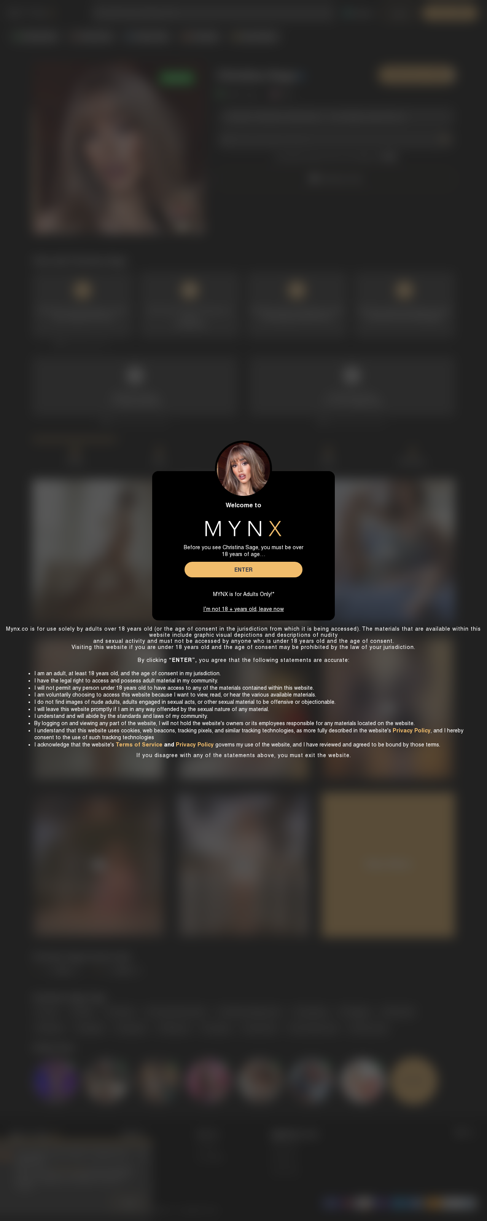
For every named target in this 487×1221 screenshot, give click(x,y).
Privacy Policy (195, 745)
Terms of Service (139, 745)
